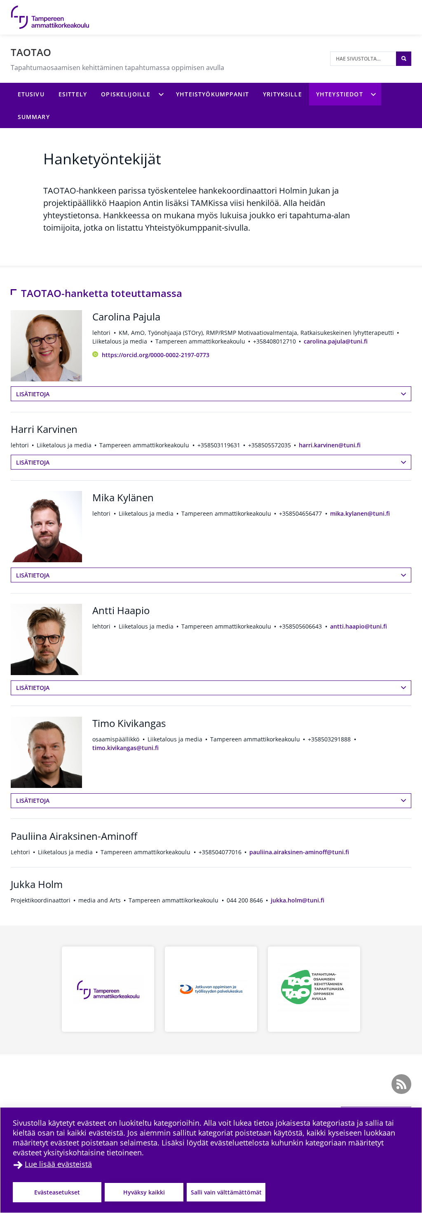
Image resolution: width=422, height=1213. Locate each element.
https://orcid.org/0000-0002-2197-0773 (155, 355)
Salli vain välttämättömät (226, 1192)
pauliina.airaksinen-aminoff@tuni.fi (299, 852)
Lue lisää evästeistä (58, 1164)
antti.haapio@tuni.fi (358, 626)
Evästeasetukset (57, 1192)
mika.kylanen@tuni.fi (360, 513)
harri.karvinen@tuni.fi (330, 445)
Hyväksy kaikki (144, 1192)
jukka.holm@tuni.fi (297, 900)
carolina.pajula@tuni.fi (336, 341)
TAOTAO (31, 52)
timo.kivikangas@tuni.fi (125, 748)
